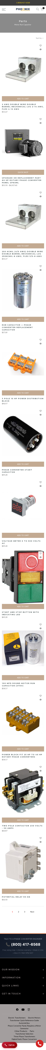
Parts (32, 1031)
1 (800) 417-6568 (23, 3)
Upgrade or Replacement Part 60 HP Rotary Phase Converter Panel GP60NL (22, 180)
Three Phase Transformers (24, 1036)
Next (32, 912)
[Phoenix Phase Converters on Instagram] (28, 1010)
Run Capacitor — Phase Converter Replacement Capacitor (17, 327)
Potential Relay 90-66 (16, 897)
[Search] (37, 9)
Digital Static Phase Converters (24, 1039)
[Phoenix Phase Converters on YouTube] (23, 1010)
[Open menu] (6, 10)
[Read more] (40, 45)
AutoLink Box (24, 1023)
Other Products (20, 1031)
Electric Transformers (17, 1018)
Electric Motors (34, 1018)
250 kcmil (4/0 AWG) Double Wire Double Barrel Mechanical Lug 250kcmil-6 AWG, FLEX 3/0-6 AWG (22, 253)
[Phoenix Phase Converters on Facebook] (17, 1010)
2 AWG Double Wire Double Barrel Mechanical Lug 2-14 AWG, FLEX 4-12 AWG (23, 106)
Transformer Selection (24, 1034)
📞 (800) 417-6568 (23, 944)
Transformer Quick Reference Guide (24, 1020)
